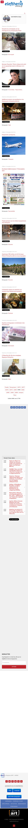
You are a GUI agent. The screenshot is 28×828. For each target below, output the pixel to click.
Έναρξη (7, 387)
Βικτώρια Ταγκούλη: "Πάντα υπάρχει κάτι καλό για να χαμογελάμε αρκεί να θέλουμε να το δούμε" (14, 66)
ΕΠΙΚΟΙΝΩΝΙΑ (14, 806)
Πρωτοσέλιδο (11, 211)
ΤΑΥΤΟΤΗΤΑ (14, 803)
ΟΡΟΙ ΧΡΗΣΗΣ (5, 803)
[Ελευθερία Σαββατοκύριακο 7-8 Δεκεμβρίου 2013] (13, 189)
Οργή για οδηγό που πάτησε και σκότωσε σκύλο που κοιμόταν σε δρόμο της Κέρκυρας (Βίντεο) (15, 463)
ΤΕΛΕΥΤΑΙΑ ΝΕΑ (9, 458)
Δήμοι (9, 379)
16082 (22, 389)
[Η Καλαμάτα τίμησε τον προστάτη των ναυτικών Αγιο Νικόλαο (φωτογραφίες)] (13, 300)
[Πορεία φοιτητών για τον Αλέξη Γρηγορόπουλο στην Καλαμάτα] (13, 232)
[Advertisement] (14, 561)
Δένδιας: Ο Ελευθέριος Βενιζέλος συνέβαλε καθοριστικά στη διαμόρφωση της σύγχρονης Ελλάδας (15, 487)
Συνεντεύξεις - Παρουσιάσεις (15, 89)
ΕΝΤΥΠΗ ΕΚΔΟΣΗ (14, 797)
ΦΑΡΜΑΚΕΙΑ (8, 801)
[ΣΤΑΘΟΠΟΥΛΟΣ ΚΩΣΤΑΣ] (14, 812)
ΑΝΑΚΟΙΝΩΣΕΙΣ (22, 803)
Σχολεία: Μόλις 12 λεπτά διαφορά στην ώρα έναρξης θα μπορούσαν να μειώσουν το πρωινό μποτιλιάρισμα (15, 503)
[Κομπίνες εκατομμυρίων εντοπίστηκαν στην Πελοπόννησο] (13, 333)
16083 (7, 392)
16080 (15, 389)
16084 (12, 392)
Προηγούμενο (13, 387)
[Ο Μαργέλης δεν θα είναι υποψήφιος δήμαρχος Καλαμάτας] (13, 366)
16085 (16, 392)
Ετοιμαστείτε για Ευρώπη (8, 134)
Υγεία (9, 125)
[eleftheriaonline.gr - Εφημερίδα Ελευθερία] (14, 3)
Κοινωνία (10, 244)
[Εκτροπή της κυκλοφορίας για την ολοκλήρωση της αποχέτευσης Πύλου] (13, 41)
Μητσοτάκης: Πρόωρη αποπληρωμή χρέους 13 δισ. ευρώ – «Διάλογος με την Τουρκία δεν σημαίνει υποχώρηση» (16, 495)
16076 (19, 387)
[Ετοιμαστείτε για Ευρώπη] (13, 145)
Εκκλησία (10, 313)
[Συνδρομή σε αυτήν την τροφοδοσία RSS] (24, 13)
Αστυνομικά (11, 54)
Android (16, 790)
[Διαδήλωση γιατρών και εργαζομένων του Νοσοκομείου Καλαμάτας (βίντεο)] (13, 111)
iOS (10, 790)
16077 (23, 387)
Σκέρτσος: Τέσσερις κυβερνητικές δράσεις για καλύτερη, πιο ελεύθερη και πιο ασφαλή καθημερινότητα (16, 478)
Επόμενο (21, 392)
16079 (11, 389)
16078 (6, 389)
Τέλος (14, 395)
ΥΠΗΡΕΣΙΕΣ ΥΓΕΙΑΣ (18, 801)
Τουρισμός (10, 159)
